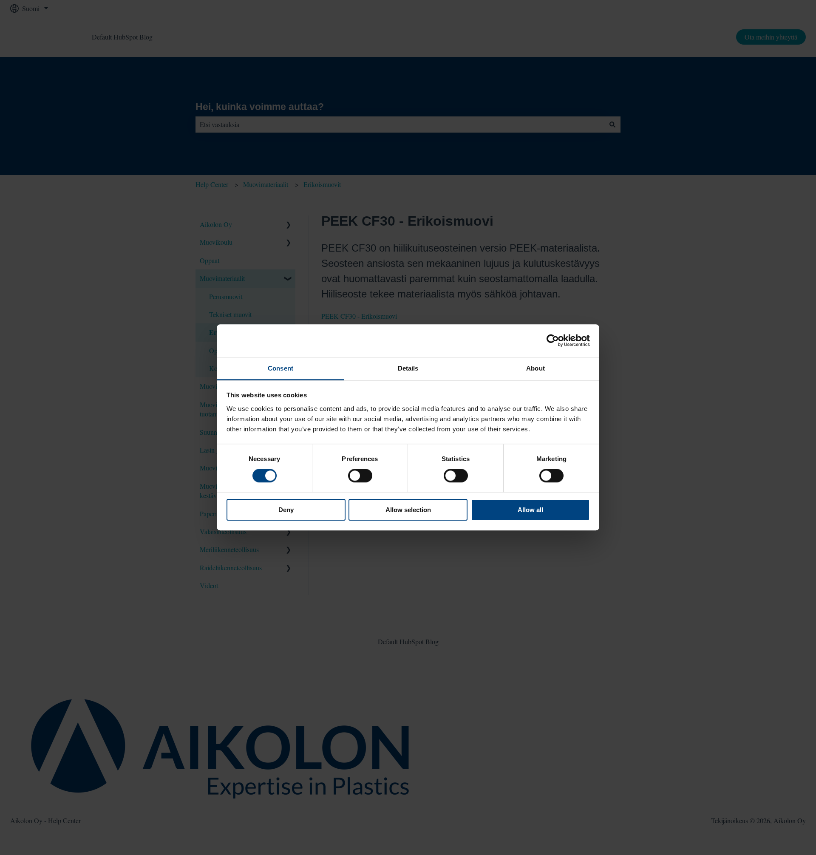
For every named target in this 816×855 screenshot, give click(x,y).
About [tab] (535, 368)
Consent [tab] (280, 368)
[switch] (360, 475)
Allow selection (408, 509)
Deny (286, 509)
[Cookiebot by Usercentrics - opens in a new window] (553, 340)
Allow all (530, 509)
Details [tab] (408, 368)
